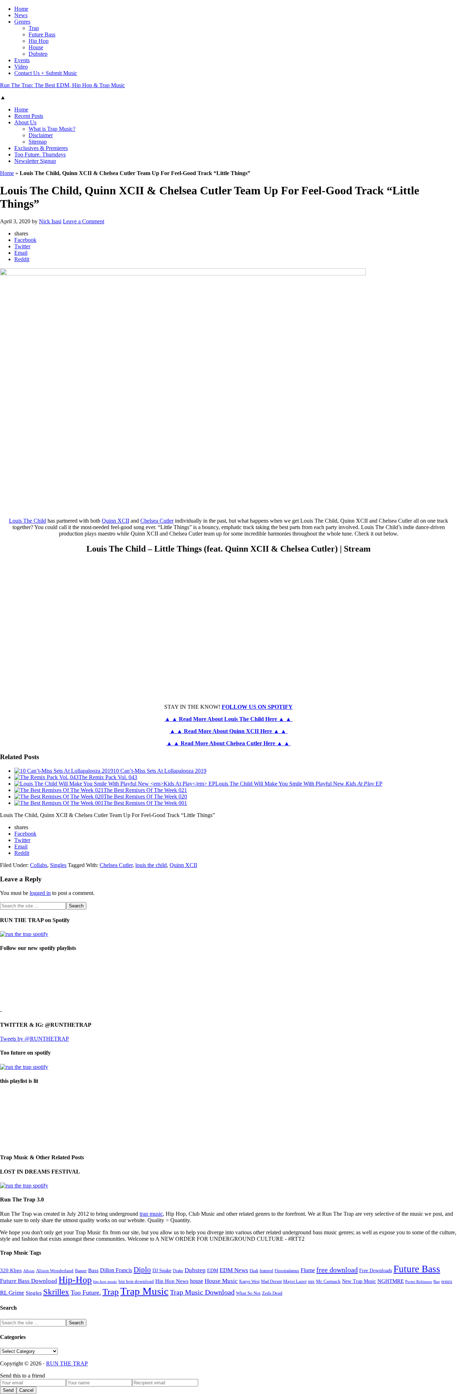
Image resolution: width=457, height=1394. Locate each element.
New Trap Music (359, 1281)
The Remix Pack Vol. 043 (108, 777)
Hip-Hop (75, 1280)
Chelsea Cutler (157, 521)
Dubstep (195, 1270)
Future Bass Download (28, 1281)
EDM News (234, 1270)
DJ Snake (161, 1270)
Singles (58, 865)
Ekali (254, 1270)
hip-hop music (105, 1281)
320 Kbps (11, 1270)
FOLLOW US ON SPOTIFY (257, 707)
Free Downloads (375, 1270)
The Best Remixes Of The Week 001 (145, 803)
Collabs (38, 865)
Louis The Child (27, 521)
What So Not (248, 1293)
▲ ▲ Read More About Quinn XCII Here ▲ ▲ (229, 731)
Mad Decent (271, 1281)
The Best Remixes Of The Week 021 (145, 790)
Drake (178, 1270)
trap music (151, 1214)
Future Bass (416, 1269)
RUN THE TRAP (67, 1363)
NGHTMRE (390, 1281)
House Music (221, 1281)
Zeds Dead (272, 1293)
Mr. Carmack (328, 1281)
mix (311, 1281)
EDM (212, 1270)
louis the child (151, 865)
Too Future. (86, 1292)
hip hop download (136, 1281)
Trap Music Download (202, 1292)
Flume (308, 1270)
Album (29, 1271)
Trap (110, 1291)
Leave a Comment (83, 221)
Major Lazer (295, 1281)
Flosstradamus (287, 1271)
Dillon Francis (116, 1270)
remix (446, 1281)
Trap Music (144, 1291)
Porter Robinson (418, 1282)
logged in (40, 893)
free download (337, 1270)
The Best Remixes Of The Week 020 (145, 796)
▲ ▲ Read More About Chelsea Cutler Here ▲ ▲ (228, 743)
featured (266, 1271)
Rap (436, 1281)
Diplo (142, 1269)
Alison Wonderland (55, 1270)
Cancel (26, 1390)
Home (7, 173)
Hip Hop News (172, 1281)
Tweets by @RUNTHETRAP (34, 1039)
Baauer (81, 1270)
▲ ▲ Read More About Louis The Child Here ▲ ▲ (229, 719)
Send (8, 1390)
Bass (93, 1270)
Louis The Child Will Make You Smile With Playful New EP (298, 784)
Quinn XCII (115, 521)
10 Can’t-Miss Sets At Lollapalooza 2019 (159, 771)
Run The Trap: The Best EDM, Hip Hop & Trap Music (62, 85)
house (196, 1281)
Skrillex (56, 1292)
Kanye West (249, 1281)
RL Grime (12, 1292)
